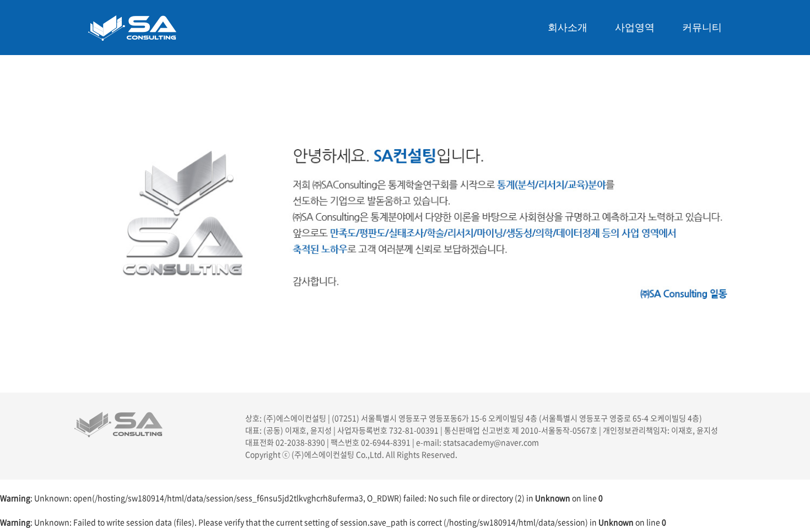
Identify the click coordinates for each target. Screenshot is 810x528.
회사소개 (567, 27)
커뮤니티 (702, 27)
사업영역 (635, 27)
